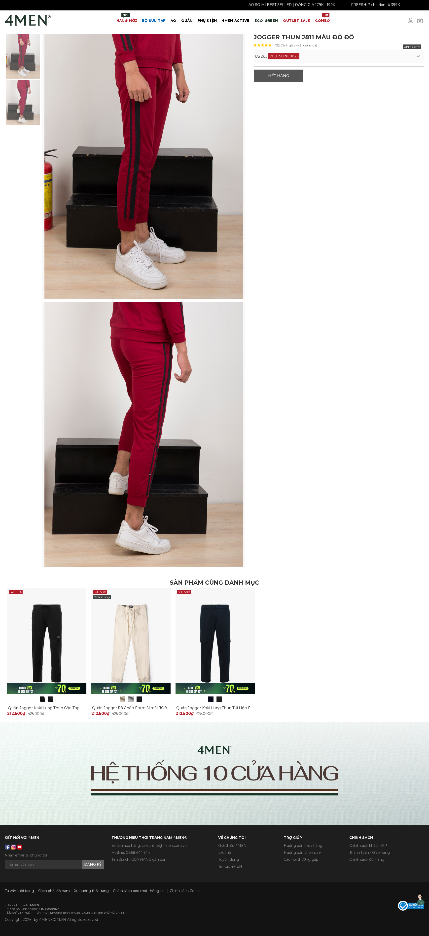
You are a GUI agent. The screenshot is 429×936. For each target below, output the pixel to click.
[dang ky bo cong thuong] (411, 905)
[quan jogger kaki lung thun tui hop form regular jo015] (215, 641)
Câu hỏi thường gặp (301, 859)
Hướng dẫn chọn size (302, 852)
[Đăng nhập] (413, 22)
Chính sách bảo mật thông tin (139, 891)
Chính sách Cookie (186, 891)
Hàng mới (126, 18)
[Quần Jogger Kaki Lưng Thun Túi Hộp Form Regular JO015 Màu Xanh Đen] (211, 699)
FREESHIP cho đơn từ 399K (360, 4)
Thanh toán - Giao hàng (369, 852)
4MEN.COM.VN (52, 919)
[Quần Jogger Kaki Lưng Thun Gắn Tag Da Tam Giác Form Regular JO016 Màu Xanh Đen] (51, 699)
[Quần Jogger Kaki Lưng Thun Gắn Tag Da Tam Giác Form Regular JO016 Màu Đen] (42, 699)
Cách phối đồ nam (54, 891)
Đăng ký (93, 864)
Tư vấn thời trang (19, 891)
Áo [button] (173, 20)
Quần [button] (187, 20)
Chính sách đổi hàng (366, 859)
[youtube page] (19, 847)
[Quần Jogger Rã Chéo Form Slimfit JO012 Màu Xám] (131, 699)
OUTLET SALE (296, 20)
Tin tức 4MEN (230, 866)
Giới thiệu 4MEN (232, 845)
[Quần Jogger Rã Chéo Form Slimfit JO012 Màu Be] (123, 699)
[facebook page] (7, 847)
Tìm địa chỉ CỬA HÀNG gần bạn (138, 859)
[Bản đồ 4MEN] (214, 773)
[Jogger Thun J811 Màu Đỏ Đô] (23, 56)
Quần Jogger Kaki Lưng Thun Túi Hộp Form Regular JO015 (231, 707)
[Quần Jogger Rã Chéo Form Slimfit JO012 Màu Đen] (139, 699)
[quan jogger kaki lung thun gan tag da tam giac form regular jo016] (46, 641)
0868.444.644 (138, 852)
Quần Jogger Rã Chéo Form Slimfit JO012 (131, 707)
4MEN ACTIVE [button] (236, 20)
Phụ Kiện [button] (207, 20)
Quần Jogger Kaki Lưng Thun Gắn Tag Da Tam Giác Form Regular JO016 (76, 707)
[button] (339, 56)
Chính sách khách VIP (368, 845)
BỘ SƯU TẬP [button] (154, 20)
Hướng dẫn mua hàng (303, 845)
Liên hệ (224, 852)
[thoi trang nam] (28, 19)
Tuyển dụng (228, 859)
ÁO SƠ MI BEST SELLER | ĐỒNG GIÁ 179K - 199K (277, 4)
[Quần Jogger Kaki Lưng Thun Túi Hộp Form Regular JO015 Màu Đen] (219, 699)
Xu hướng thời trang (91, 891)
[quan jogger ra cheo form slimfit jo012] (131, 641)
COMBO (322, 18)
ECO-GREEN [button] (266, 20)
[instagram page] (13, 847)
